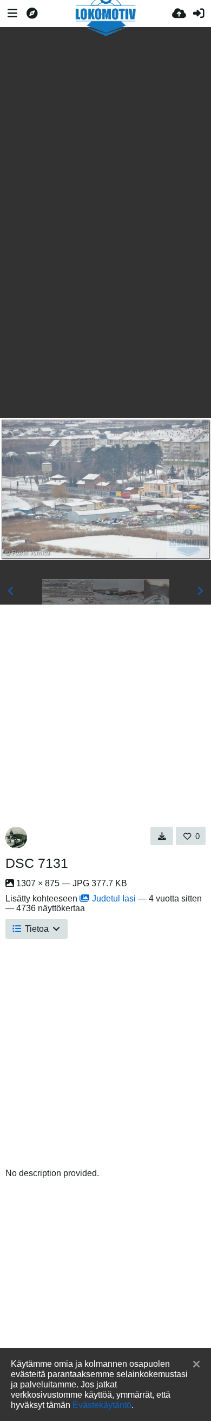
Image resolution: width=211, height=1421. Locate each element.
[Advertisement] (105, 121)
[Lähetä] (179, 13)
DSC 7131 (36, 863)
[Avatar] (16, 837)
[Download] (162, 836)
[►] (200, 591)
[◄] (11, 591)
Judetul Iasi (114, 898)
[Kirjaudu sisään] (199, 13)
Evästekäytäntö (101, 1405)
